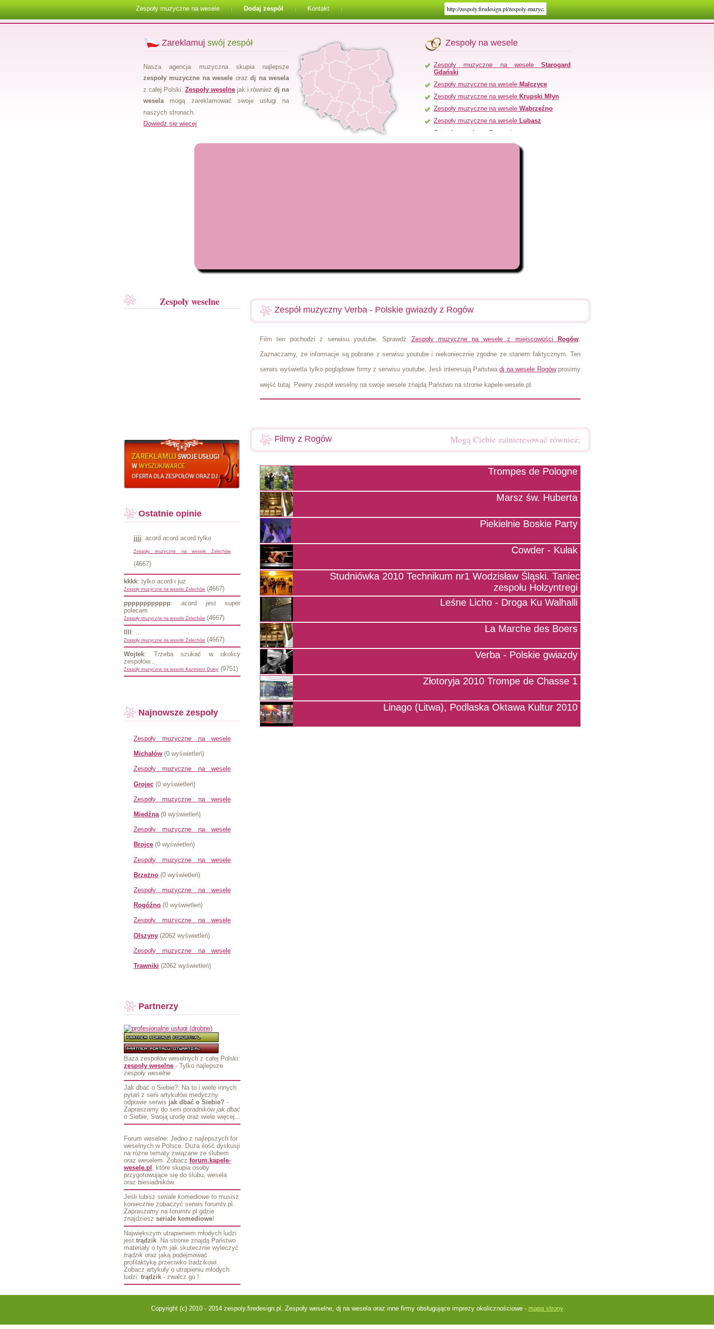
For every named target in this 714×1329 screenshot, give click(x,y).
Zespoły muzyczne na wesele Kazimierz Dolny (171, 669)
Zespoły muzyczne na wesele (178, 8)
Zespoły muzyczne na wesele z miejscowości (494, 339)
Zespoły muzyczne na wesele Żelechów (182, 551)
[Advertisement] (279, 206)
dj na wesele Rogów (527, 369)
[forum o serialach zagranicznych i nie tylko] (171, 1040)
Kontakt (318, 8)
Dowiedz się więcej (170, 123)
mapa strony (545, 1308)
